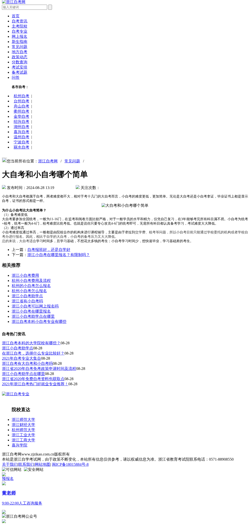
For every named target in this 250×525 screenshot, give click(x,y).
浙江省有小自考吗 (27, 301)
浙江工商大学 (23, 440)
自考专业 (19, 31)
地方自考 (19, 52)
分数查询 (19, 62)
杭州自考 (21, 96)
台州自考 (21, 101)
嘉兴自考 (21, 132)
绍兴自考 (21, 121)
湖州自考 (21, 127)
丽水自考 (21, 147)
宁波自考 (21, 142)
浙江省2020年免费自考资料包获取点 (33, 379)
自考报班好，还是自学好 (48, 250)
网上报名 (19, 36)
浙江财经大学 (23, 425)
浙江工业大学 (23, 435)
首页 (16, 16)
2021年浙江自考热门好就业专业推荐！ (35, 384)
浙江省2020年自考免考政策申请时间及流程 (39, 369)
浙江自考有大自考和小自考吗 (27, 363)
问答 (16, 77)
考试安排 (19, 67)
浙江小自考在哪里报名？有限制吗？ (58, 255)
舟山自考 (21, 106)
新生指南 (19, 42)
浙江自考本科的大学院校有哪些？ (31, 343)
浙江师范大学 (23, 419)
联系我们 (26, 464)
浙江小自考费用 (25, 275)
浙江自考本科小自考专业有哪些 (39, 321)
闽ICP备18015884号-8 (70, 464)
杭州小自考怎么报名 (29, 291)
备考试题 (19, 72)
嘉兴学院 (19, 445)
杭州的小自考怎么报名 (31, 286)
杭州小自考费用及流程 (31, 280)
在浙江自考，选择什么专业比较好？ (33, 353)
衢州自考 (21, 111)
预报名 (8, 478)
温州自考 (21, 137)
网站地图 (42, 464)
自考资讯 (19, 21)
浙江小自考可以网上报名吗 (35, 306)
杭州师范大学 (23, 430)
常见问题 (19, 47)
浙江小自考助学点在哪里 (33, 316)
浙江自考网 (48, 161)
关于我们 (10, 464)
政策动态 (19, 57)
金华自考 (21, 116)
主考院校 (19, 26)
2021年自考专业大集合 (21, 358)
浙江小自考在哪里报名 (31, 311)
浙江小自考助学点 (27, 296)
